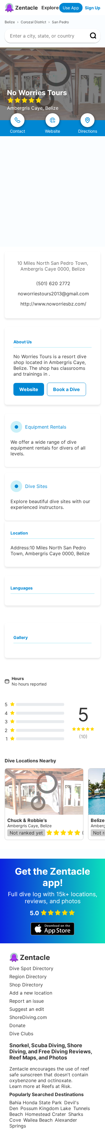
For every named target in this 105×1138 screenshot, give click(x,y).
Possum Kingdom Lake (45, 1108)
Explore (50, 7)
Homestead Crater (45, 1114)
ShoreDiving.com (28, 1017)
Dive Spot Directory (31, 968)
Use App (71, 7)
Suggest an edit (26, 1009)
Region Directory (28, 976)
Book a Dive (66, 389)
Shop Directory (26, 985)
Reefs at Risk (56, 1086)
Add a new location (30, 993)
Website (28, 389)
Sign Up (92, 7)
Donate (17, 1025)
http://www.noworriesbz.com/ (53, 304)
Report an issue (26, 1001)
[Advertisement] (52, 191)
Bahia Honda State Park (35, 1102)
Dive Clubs (21, 1033)
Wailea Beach (37, 1120)
